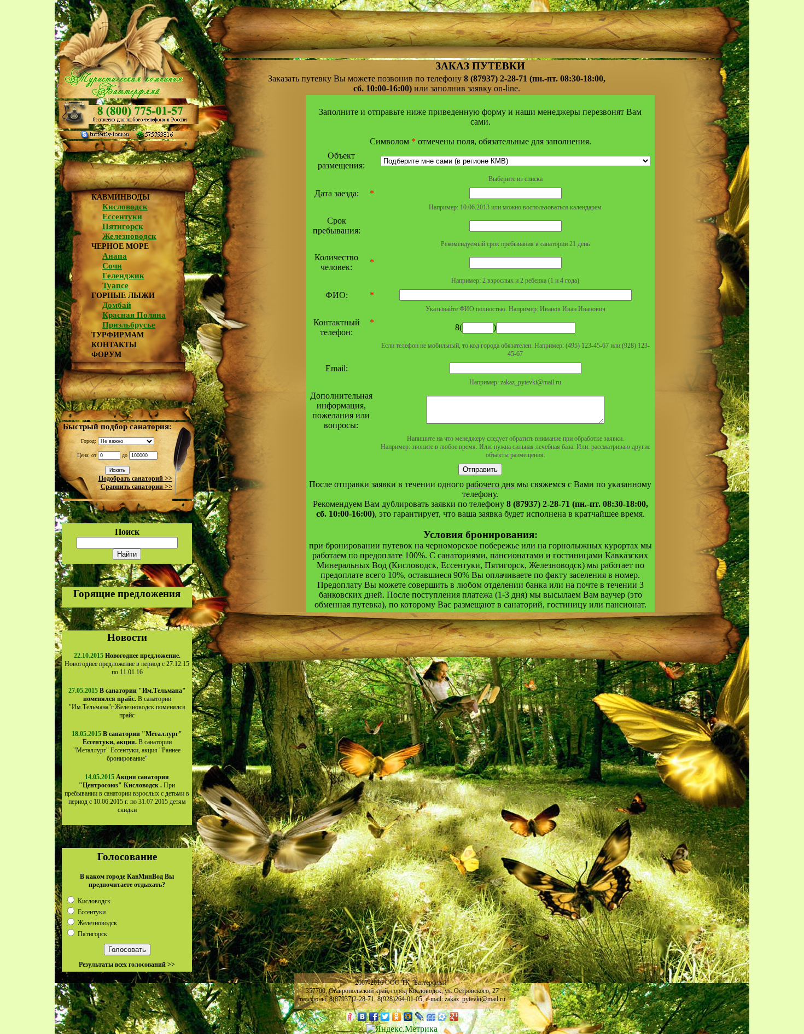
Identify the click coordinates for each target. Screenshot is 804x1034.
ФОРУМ (106, 354)
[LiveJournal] (420, 1016)
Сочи (112, 265)
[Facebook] (374, 1016)
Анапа (114, 256)
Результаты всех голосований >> (127, 964)
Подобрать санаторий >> (135, 478)
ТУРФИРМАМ (117, 335)
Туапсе (115, 285)
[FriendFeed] (431, 1016)
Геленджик (123, 275)
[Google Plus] (454, 1016)
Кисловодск (125, 206)
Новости (127, 637)
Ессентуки (122, 216)
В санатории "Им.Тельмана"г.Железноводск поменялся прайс (127, 703)
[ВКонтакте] (362, 1016)
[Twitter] (385, 1016)
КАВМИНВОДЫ (120, 197)
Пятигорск (122, 226)
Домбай (116, 305)
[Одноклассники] (397, 1016)
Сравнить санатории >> (136, 486)
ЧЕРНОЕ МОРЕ (120, 246)
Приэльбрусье (128, 324)
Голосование (127, 856)
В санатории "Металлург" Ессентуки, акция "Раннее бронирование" (127, 746)
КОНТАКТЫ (114, 345)
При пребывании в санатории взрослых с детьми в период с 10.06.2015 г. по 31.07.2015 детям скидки (127, 793)
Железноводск (129, 236)
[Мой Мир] (408, 1016)
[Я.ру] (351, 1016)
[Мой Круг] (442, 1016)
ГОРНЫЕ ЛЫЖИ (123, 295)
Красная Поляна (134, 315)
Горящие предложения (126, 593)
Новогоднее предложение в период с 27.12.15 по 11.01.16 (127, 664)
